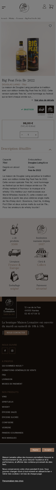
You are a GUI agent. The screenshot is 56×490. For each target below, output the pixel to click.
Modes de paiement (12, 384)
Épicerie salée (9, 412)
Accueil (4, 18)
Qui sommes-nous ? (12, 366)
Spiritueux (7, 402)
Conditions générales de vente (19, 370)
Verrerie (6, 427)
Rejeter (35, 450)
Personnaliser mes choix (12, 481)
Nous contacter (16, 332)
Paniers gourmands (12, 433)
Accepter (48, 450)
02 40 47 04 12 (32, 313)
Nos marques (9, 438)
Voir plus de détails (44, 100)
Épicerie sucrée (10, 417)
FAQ (4, 375)
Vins (4, 396)
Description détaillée (16, 149)
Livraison (7, 379)
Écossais (19, 18)
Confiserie (7, 422)
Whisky (11, 18)
